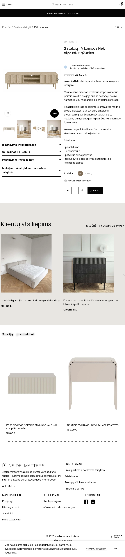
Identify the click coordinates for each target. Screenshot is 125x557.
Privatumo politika (96, 548)
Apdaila (68, 173)
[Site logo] (62, 4)
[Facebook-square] (86, 501)
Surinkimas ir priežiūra (16, 152)
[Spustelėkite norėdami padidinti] (8, 113)
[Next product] (121, 27)
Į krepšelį (95, 190)
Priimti (115, 548)
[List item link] (93, 470)
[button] (31, 144)
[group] (31, 272)
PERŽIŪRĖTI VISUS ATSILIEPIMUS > (104, 225)
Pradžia (6, 27)
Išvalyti (90, 173)
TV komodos (41, 27)
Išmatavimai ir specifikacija (19, 144)
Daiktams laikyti (22, 27)
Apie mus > (8, 486)
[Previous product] (115, 27)
